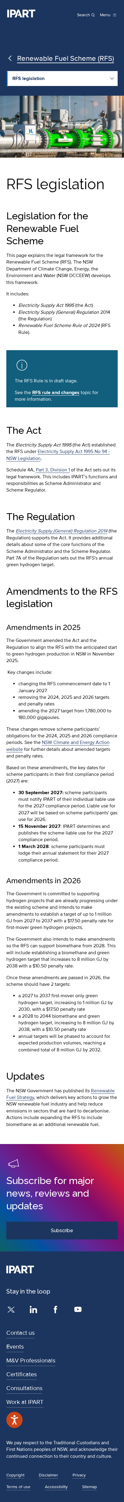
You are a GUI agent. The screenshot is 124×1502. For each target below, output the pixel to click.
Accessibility (56, 1486)
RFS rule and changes (55, 393)
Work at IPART (24, 1402)
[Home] (21, 13)
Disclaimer (48, 1475)
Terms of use (18, 1486)
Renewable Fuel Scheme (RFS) (65, 58)
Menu (105, 15)
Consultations (24, 1388)
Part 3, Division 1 (53, 470)
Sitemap (89, 1486)
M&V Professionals (30, 1360)
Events (15, 1346)
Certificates (21, 1374)
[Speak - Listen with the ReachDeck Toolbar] (14, 1420)
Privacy (79, 1475)
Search (83, 15)
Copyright (15, 1475)
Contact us (20, 1333)
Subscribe (62, 1230)
